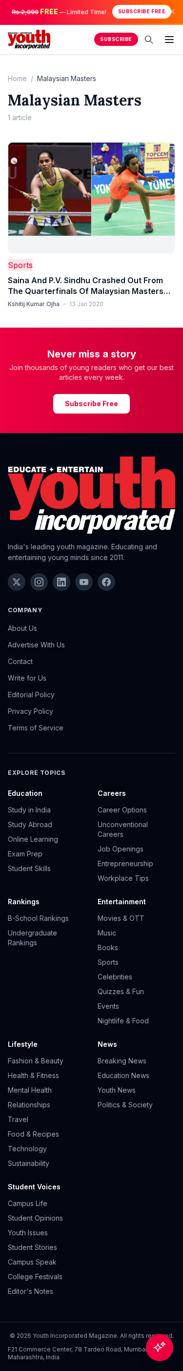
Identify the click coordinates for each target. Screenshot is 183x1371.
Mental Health (30, 1090)
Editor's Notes (30, 1291)
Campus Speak (32, 1262)
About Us (22, 628)
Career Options (122, 810)
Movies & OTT (121, 918)
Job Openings (120, 849)
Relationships (29, 1105)
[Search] (149, 39)
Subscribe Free (141, 11)
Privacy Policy (30, 711)
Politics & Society (125, 1105)
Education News (123, 1075)
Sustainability (28, 1163)
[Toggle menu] (169, 39)
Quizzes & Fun (121, 991)
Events (108, 1006)
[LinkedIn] (61, 582)
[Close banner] (172, 12)
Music (107, 933)
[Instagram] (39, 582)
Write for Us (27, 678)
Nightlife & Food (123, 1021)
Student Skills (29, 868)
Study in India (29, 810)
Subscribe (116, 39)
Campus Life (27, 1203)
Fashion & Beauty (35, 1061)
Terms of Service (35, 728)
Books (108, 947)
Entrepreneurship (125, 863)
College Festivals (35, 1276)
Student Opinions (35, 1218)
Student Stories (32, 1247)
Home (17, 78)
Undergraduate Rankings (32, 938)
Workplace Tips (123, 878)
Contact (20, 661)
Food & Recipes (33, 1134)
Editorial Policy (31, 694)
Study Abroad (30, 824)
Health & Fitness (33, 1075)
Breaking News (122, 1061)
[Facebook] (106, 582)
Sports (20, 265)
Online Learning (33, 839)
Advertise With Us (36, 645)
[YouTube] (84, 582)
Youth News (117, 1090)
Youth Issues (28, 1232)
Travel (18, 1119)
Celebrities (115, 977)
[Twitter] (16, 582)
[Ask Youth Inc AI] (159, 1347)
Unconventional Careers (123, 829)
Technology (27, 1148)
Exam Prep (25, 854)
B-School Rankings (38, 918)
